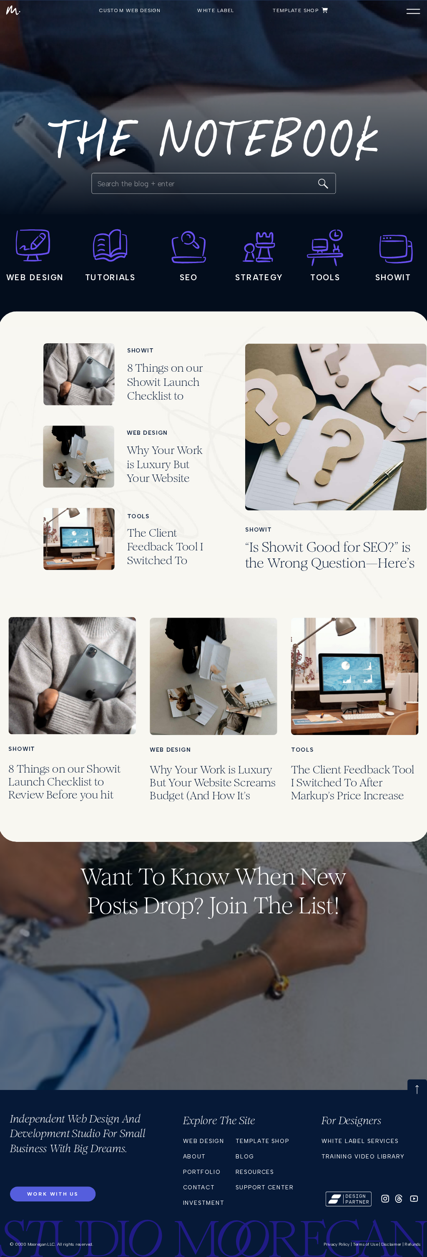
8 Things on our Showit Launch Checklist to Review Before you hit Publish (165, 395)
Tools (138, 516)
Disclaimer (391, 1244)
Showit (140, 350)
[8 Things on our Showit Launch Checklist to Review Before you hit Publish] (79, 374)
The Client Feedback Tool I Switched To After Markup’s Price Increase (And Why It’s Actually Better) (352, 795)
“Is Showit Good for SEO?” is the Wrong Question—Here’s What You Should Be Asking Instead (330, 570)
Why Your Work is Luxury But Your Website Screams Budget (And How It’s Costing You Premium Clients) (213, 795)
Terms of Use (365, 1244)
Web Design (147, 432)
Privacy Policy (336, 1244)
